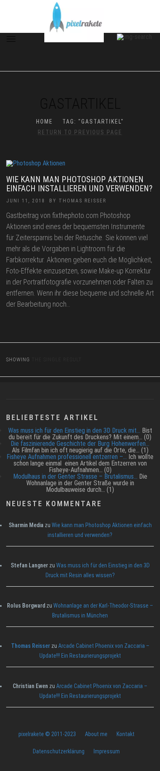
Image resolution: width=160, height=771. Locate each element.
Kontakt (126, 734)
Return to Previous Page (80, 132)
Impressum (107, 751)
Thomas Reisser (82, 201)
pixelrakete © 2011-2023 (47, 734)
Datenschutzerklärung (59, 751)
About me (96, 734)
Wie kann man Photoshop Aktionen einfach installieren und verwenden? (79, 183)
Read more (80, 167)
